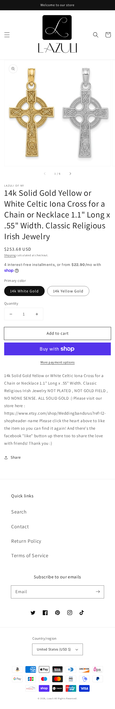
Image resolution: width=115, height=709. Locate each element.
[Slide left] (45, 174)
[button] (7, 35)
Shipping (10, 255)
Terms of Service (30, 555)
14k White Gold (24, 291)
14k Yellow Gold (68, 291)
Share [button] (16, 457)
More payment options (57, 362)
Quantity (11, 303)
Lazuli (50, 698)
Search (19, 511)
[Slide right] (70, 174)
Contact (20, 526)
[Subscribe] (98, 592)
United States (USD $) (54, 649)
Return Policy (26, 541)
